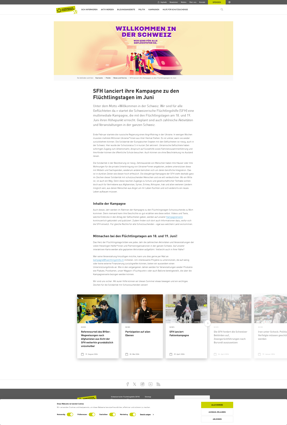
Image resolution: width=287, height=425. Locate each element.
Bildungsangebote (126, 9)
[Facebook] (127, 384)
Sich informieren (89, 9)
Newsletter (174, 2)
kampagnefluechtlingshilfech (108, 259)
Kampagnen (153, 9)
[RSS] (158, 384)
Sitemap (148, 397)
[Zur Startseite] (66, 10)
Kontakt (202, 2)
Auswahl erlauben (217, 412)
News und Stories (120, 78)
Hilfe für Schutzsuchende (175, 9)
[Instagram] (142, 384)
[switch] (92, 414)
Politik (141, 9)
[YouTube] (150, 384)
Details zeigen (145, 414)
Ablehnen (217, 419)
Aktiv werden (107, 9)
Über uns (192, 2)
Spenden (217, 2)
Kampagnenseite (174, 216)
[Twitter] (134, 384)
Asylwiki (163, 2)
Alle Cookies (217, 405)
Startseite (99, 78)
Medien (183, 2)
